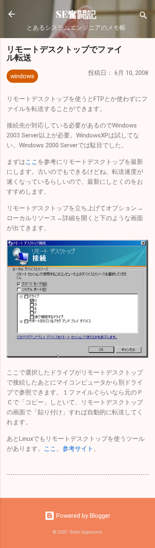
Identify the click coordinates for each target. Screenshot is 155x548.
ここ (31, 162)
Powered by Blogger (82, 515)
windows (22, 76)
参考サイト (77, 448)
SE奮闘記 (76, 13)
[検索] (143, 16)
